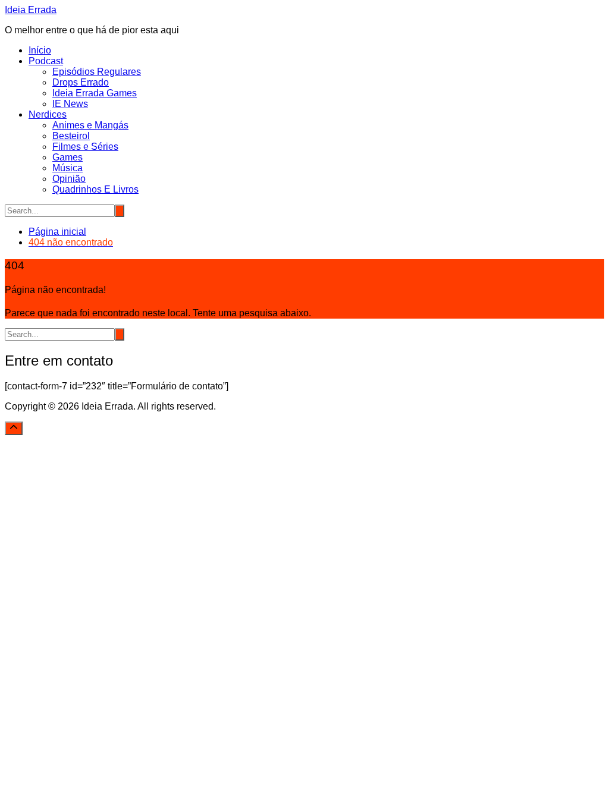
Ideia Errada (30, 10)
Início (40, 50)
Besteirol (71, 136)
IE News (70, 104)
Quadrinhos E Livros (95, 189)
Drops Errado (80, 82)
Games (67, 157)
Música (67, 168)
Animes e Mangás (90, 125)
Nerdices (48, 114)
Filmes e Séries (85, 146)
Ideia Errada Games (94, 93)
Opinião (69, 179)
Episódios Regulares (96, 72)
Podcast (46, 61)
